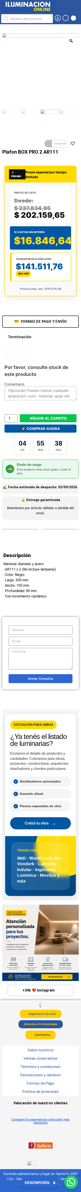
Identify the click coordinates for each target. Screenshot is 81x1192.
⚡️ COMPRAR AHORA (40, 428)
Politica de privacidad (40, 1091)
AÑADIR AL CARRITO (48, 418)
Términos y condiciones (40, 1066)
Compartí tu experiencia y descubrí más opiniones (40, 1121)
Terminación (20, 337)
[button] (57, 144)
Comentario (14, 384)
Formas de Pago (40, 1083)
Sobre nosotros (40, 1050)
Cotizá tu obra (40, 823)
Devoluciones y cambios (40, 1075)
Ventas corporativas (40, 1058)
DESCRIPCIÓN (37, 1182)
